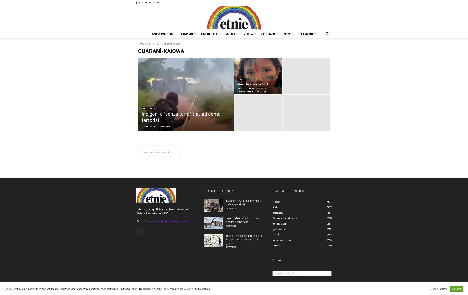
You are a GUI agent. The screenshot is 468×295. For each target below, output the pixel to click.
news (287, 34)
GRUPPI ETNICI (154, 43)
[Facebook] (140, 231)
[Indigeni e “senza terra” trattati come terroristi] (186, 94)
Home (141, 43)
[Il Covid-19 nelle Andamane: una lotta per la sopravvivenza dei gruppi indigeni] (213, 240)
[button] (327, 34)
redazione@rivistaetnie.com (170, 221)
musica (230, 34)
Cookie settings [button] (439, 288)
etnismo (187, 34)
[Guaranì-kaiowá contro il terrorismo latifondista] (258, 76)
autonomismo (150, 108)
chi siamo (306, 34)
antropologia (162, 34)
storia (248, 34)
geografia (268, 34)
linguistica (209, 34)
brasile (242, 79)
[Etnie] (234, 17)
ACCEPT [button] (456, 288)
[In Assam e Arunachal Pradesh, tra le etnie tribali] (213, 205)
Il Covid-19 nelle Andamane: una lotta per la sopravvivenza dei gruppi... (244, 239)
